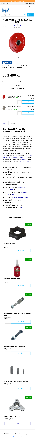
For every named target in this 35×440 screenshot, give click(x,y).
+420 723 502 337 (6, 3)
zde (16, 189)
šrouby (23, 160)
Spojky (19, 82)
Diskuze (12, 123)
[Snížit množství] (21, 103)
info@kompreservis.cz (29, 3)
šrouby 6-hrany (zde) (20, 197)
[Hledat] (25, 14)
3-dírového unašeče (24, 162)
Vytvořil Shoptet (18, 436)
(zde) (23, 207)
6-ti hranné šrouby (16, 158)
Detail (17, 423)
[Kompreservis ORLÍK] (17, 10)
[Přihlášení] (28, 14)
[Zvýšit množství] (21, 101)
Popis (5, 123)
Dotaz (19, 85)
